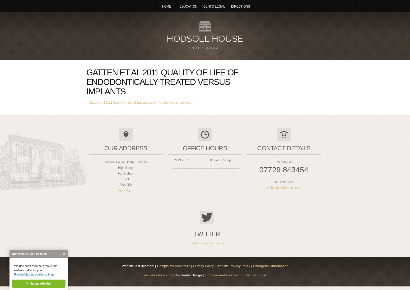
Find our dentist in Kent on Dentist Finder (235, 275)
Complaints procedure (174, 266)
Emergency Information (270, 266)
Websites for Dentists (159, 275)
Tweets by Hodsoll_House (207, 243)
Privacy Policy (204, 266)
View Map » (126, 190)
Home (166, 6)
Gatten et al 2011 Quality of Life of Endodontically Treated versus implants (140, 102)
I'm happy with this (38, 283)
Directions (240, 6)
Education (188, 6)
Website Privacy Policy (234, 266)
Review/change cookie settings (34, 274)
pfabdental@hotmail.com (284, 187)
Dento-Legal (214, 6)
